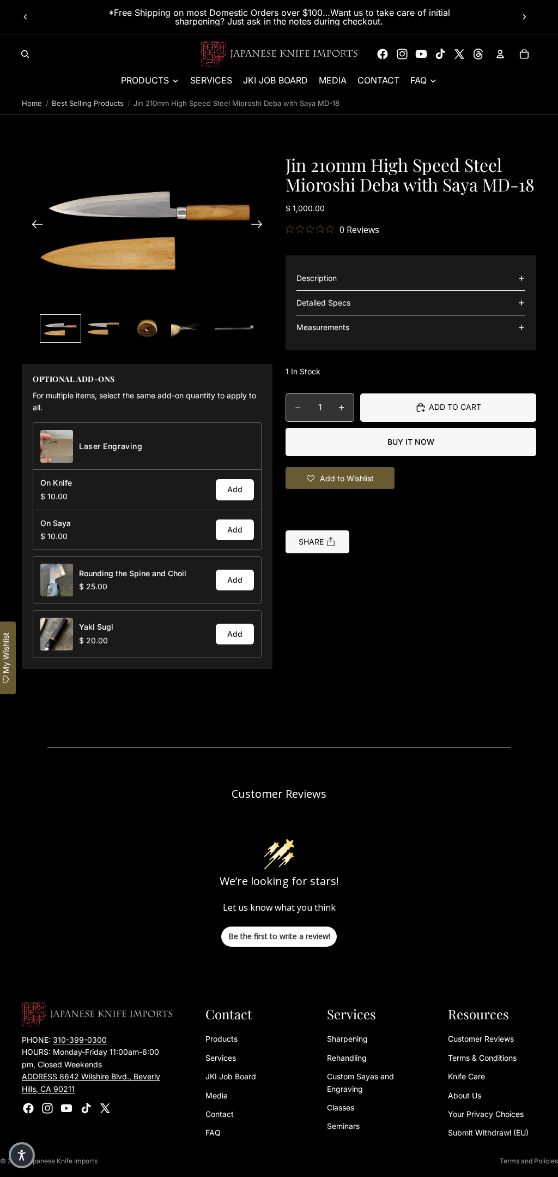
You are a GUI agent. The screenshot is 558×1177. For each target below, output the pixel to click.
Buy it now (410, 441)
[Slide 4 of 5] (190, 328)
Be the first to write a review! (279, 936)
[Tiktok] (440, 54)
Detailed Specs (323, 302)
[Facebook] (382, 54)
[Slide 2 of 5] (104, 328)
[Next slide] (524, 17)
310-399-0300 (80, 1039)
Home (32, 103)
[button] (147, 225)
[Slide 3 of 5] (147, 328)
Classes (340, 1107)
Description (316, 278)
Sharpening (347, 1038)
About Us (464, 1095)
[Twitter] (459, 54)
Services (220, 1057)
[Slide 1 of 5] (60, 328)
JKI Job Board (230, 1076)
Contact (219, 1114)
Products (221, 1038)
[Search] (25, 54)
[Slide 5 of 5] (234, 328)
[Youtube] (421, 54)
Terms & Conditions (482, 1057)
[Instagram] (402, 54)
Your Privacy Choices (486, 1114)
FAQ (213, 1132)
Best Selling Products (88, 103)
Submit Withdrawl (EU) (488, 1132)
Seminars (343, 1126)
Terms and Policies (529, 1161)
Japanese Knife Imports (61, 1161)
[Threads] (478, 54)
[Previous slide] (26, 17)
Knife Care (466, 1076)
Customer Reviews (481, 1038)
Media (216, 1095)
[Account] (500, 54)
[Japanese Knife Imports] (279, 54)
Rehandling (347, 1057)
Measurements (322, 327)
